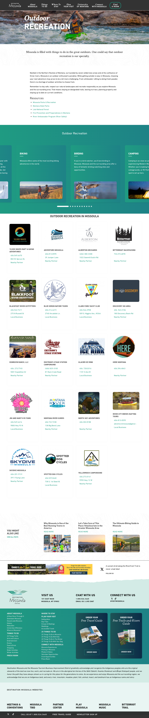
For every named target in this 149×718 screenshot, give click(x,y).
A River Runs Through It (15, 616)
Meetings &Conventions (15, 706)
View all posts (12, 537)
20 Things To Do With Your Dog (52, 641)
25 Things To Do (12, 636)
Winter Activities (12, 652)
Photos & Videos (47, 652)
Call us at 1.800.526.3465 (34, 714)
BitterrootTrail (129, 706)
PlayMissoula (82, 706)
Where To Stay (48, 613)
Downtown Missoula (14, 618)
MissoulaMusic (105, 706)
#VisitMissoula (117, 601)
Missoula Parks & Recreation (44, 102)
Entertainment (12, 641)
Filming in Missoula (48, 650)
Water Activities (12, 650)
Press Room (12, 655)
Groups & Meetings (48, 624)
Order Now (92, 652)
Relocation (10, 625)
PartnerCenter (58, 706)
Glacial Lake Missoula (14, 621)
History (9, 623)
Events (9, 643)
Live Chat (89, 601)
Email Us (80, 601)
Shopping (10, 648)
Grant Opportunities (48, 657)
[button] (63, 206)
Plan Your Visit (48, 616)
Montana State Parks (41, 106)
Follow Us (110, 573)
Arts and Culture (13, 638)
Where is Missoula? (13, 630)
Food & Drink (11, 645)
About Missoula (14, 613)
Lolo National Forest (41, 109)
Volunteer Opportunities (49, 654)
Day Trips (44, 622)
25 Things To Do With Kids (50, 637)
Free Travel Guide (61, 714)
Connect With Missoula (52, 644)
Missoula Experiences (49, 647)
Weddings (44, 626)
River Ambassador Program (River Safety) (50, 116)
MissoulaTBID (36, 706)
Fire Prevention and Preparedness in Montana (51, 113)
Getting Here (45, 619)
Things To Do (13, 633)
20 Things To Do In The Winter (51, 639)
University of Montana (14, 628)
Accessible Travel (47, 629)
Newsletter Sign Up (87, 714)
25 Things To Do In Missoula (51, 634)
